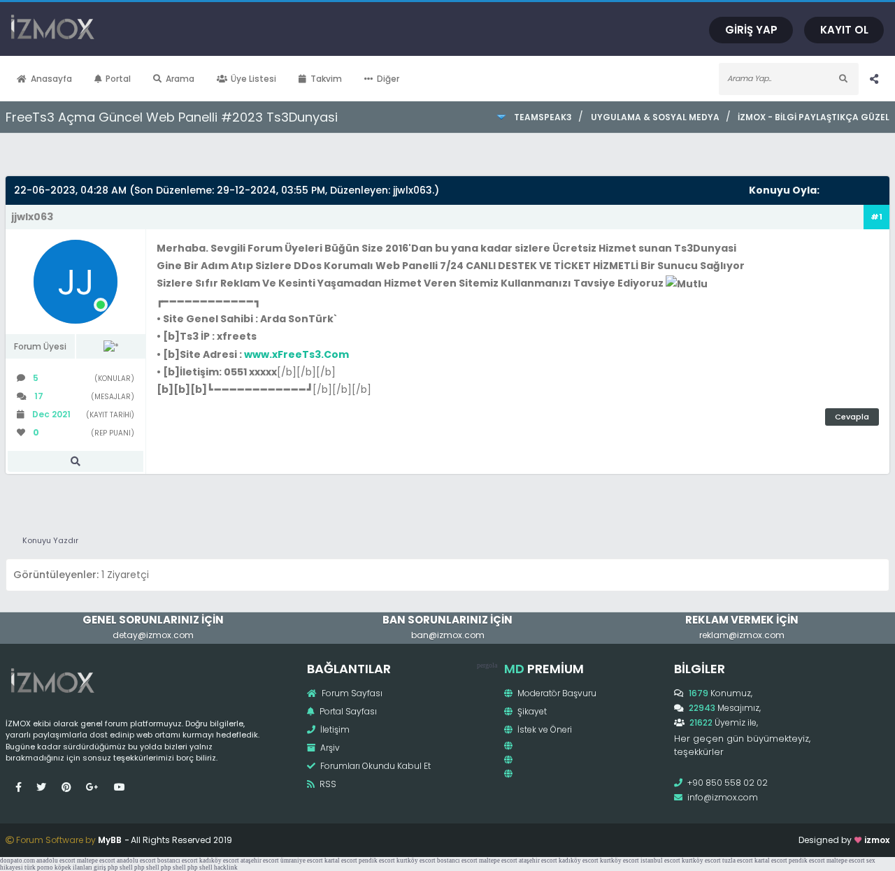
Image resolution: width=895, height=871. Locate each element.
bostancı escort (177, 860)
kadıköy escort (219, 860)
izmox (876, 840)
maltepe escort (96, 860)
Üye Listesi (253, 79)
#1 (876, 216)
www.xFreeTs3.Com (296, 354)
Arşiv (329, 748)
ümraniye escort (301, 860)
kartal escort (340, 860)
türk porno (38, 867)
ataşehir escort (260, 860)
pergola (487, 665)
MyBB (110, 840)
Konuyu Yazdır (50, 540)
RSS (326, 784)
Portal (118, 79)
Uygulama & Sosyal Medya (655, 117)
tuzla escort (737, 860)
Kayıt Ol (844, 29)
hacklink (226, 867)
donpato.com (17, 860)
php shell (120, 867)
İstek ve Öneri (543, 729)
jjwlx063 (412, 190)
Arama (180, 79)
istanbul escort (660, 860)
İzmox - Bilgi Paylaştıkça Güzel (813, 117)
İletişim (334, 729)
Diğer (388, 79)
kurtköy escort (416, 860)
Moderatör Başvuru (555, 693)
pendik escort (377, 860)
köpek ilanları (73, 867)
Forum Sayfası (351, 693)
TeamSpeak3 (543, 117)
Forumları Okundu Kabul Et (374, 766)
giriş (100, 867)
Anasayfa (51, 79)
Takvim (326, 79)
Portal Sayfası (347, 711)
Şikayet (531, 711)
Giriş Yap (751, 29)
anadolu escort (56, 860)
